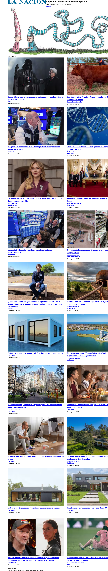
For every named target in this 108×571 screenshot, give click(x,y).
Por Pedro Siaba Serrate (14, 252)
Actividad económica (73, 257)
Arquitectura (71, 308)
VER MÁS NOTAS (12, 568)
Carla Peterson (12, 205)
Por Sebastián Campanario (75, 152)
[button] (36, 76)
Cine (9, 101)
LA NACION (49, 6)
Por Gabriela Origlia (73, 255)
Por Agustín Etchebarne (74, 203)
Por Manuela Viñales (14, 410)
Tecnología (70, 153)
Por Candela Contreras (73, 358)
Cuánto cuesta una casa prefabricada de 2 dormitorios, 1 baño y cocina (35, 353)
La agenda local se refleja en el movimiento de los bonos (30, 250)
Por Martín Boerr (13, 306)
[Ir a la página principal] (27, 3)
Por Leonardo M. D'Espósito (16, 99)
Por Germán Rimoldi (73, 306)
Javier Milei (70, 205)
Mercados (11, 152)
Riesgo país (11, 254)
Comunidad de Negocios (74, 102)
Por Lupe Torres (12, 203)
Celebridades (12, 563)
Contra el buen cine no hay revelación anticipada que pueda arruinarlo (35, 97)
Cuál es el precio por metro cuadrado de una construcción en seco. (34, 508)
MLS (68, 564)
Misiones (10, 308)
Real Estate (11, 355)
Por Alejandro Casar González (75, 563)
